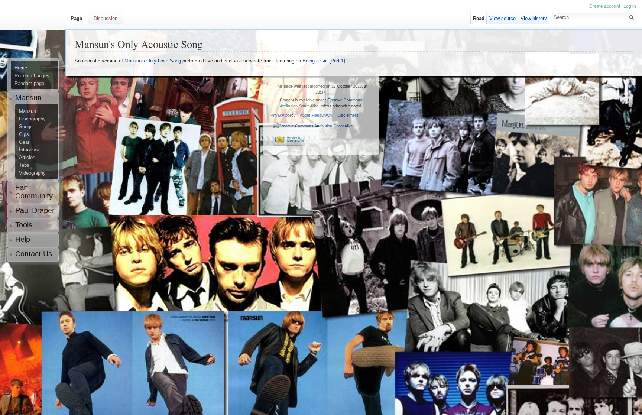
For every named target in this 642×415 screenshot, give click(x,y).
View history (534, 18)
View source (502, 18)
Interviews (30, 149)
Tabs (24, 165)
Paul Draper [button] (35, 210)
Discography (32, 118)
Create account (604, 6)
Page (76, 18)
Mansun (27, 111)
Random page (29, 83)
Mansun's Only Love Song (152, 61)
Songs (26, 126)
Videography (32, 173)
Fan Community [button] (34, 191)
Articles (27, 157)
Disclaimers (348, 115)
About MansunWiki (316, 115)
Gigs (24, 134)
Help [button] (22, 239)
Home (20, 68)
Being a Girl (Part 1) (323, 61)
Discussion (105, 18)
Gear (24, 142)
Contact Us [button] (33, 254)
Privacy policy (283, 115)
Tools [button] (23, 225)
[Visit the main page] (35, 35)
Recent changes (31, 75)
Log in (629, 6)
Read (478, 18)
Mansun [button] (28, 98)
